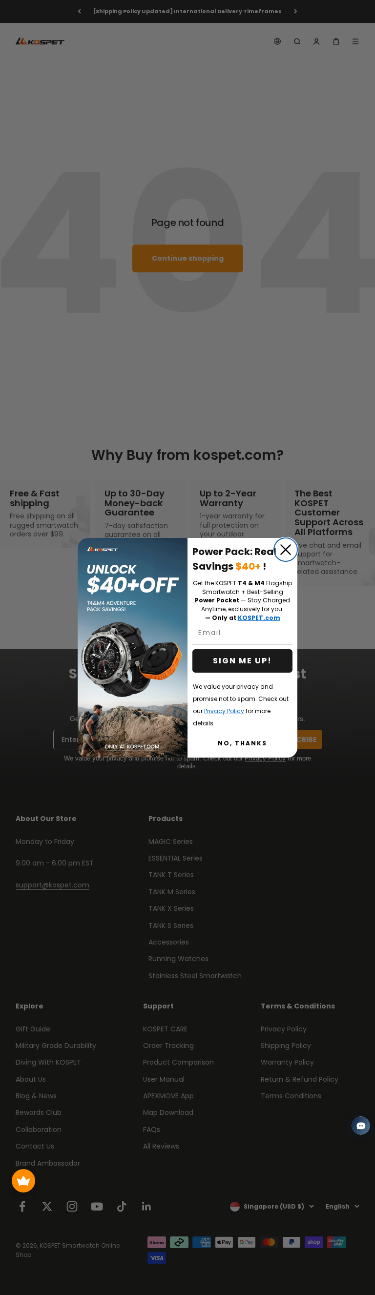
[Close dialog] (285, 549)
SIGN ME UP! (242, 660)
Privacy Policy (224, 711)
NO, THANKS (242, 743)
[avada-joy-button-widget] (23, 1180)
